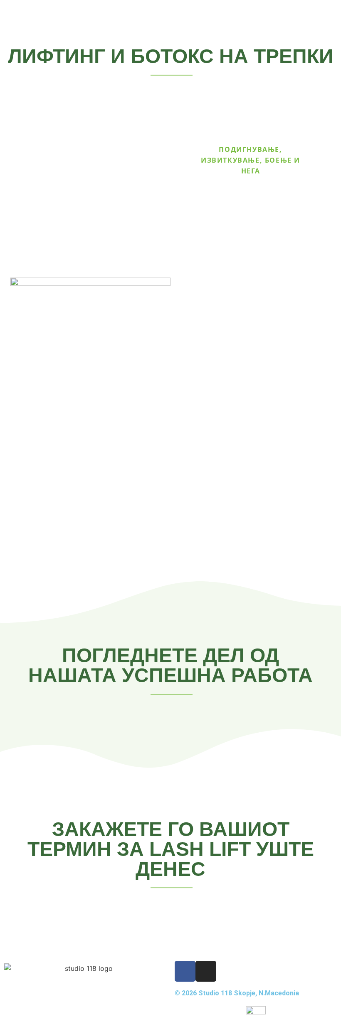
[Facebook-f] (185, 971)
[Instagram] (205, 971)
